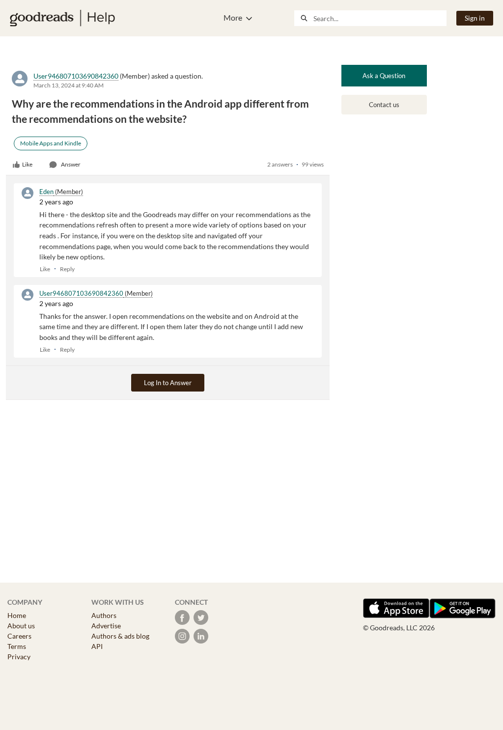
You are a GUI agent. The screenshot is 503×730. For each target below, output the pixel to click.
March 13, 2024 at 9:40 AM (68, 85)
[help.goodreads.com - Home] (62, 18)
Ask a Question (384, 76)
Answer (71, 164)
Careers (19, 636)
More (233, 17)
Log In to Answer (168, 383)
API (97, 646)
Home (16, 615)
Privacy (18, 656)
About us (21, 625)
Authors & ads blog (120, 636)
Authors (103, 615)
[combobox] (379, 18)
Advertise (106, 625)
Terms (16, 646)
